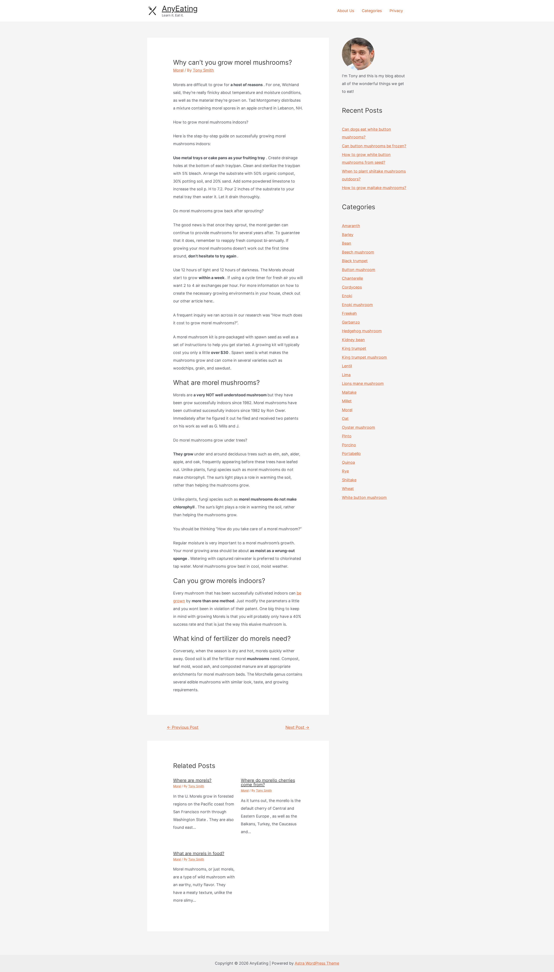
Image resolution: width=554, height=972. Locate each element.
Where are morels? (192, 780)
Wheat (348, 488)
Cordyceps (352, 287)
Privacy (396, 10)
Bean (346, 243)
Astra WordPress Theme (317, 963)
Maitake (349, 392)
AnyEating (180, 8)
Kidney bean (353, 339)
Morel (178, 70)
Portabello (351, 453)
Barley (347, 234)
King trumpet (354, 348)
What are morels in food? (198, 853)
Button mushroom (358, 269)
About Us (345, 10)
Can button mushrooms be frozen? (374, 146)
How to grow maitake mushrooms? (374, 187)
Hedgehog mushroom (362, 331)
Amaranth (351, 225)
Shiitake (349, 480)
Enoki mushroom (357, 304)
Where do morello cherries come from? (268, 782)
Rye (345, 471)
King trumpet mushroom (364, 357)
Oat (345, 418)
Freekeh (349, 313)
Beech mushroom (358, 252)
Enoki (347, 296)
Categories (372, 10)
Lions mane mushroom (363, 383)
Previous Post (182, 727)
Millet (347, 401)
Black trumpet (355, 261)
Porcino (349, 445)
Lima (346, 375)
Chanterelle (352, 278)
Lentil (347, 366)
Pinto (346, 436)
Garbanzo (351, 322)
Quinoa (348, 462)
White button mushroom (364, 497)
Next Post (297, 727)
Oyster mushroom (358, 427)
